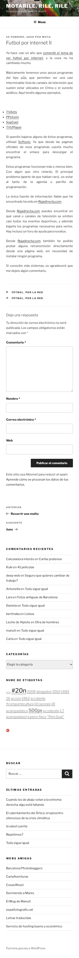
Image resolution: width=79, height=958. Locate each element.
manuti (11, 630)
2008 (31, 691)
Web (9, 440)
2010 (56, 691)
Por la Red (34, 292)
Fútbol (18, 292)
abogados (44, 691)
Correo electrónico (21, 419)
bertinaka (13, 614)
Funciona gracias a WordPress (25, 948)
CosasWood (14, 885)
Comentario (16, 342)
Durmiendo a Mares (20, 893)
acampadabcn (17, 711)
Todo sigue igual (36, 589)
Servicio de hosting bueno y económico (34, 926)
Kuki (9, 567)
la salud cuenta (16, 826)
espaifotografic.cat (19, 910)
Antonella (13, 589)
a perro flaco (36, 717)
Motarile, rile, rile (37, 6)
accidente (37, 698)
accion (16, 698)
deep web (13, 575)
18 (53, 704)
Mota (46, 37)
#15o (8, 692)
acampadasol (16, 717)
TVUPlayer (14, 127)
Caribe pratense (50, 559)
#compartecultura (20, 704)
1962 (26, 698)
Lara (9, 597)
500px (35, 710)
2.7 (62, 711)
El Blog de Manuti (18, 901)
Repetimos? (14, 834)
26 (8, 698)
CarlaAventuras (17, 876)
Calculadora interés (20, 559)
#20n (19, 690)
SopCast (12, 122)
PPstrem (12, 117)
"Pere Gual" (55, 717)
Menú (42, 22)
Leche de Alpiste (18, 622)
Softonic (24, 142)
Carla (10, 639)
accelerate (51, 711)
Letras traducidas (18, 918)
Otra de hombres (47, 622)
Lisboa (29, 614)
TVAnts (11, 112)
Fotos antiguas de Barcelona (37, 597)
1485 (65, 691)
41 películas (25, 567)
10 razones (42, 704)
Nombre (13, 399)
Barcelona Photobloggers (24, 868)
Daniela (11, 605)
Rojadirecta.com (49, 201)
